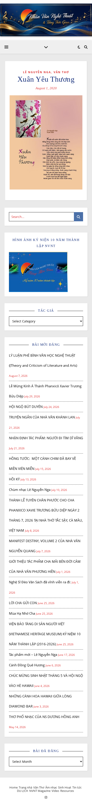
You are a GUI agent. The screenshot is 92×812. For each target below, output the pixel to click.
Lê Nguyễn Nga (37, 72)
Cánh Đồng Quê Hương (27, 665)
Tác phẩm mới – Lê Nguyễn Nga (33, 654)
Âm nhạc (51, 787)
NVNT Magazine (39, 791)
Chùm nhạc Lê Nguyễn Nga (29, 489)
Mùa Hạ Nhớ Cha (22, 613)
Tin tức (77, 787)
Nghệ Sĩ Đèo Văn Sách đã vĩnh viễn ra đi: (40, 582)
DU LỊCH (22, 791)
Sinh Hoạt (64, 787)
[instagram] (46, 797)
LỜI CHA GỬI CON (23, 603)
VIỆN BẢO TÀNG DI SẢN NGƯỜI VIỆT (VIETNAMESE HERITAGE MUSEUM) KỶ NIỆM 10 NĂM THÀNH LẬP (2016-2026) (45, 634)
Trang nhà (25, 787)
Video (55, 791)
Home (13, 787)
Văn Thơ (61, 72)
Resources (67, 791)
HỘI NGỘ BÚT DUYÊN (26, 406)
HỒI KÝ (14, 479)
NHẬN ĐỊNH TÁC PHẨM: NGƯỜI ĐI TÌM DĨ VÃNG (46, 438)
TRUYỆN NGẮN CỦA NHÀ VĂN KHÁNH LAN (42, 417)
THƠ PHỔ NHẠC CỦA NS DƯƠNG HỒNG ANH (44, 716)
